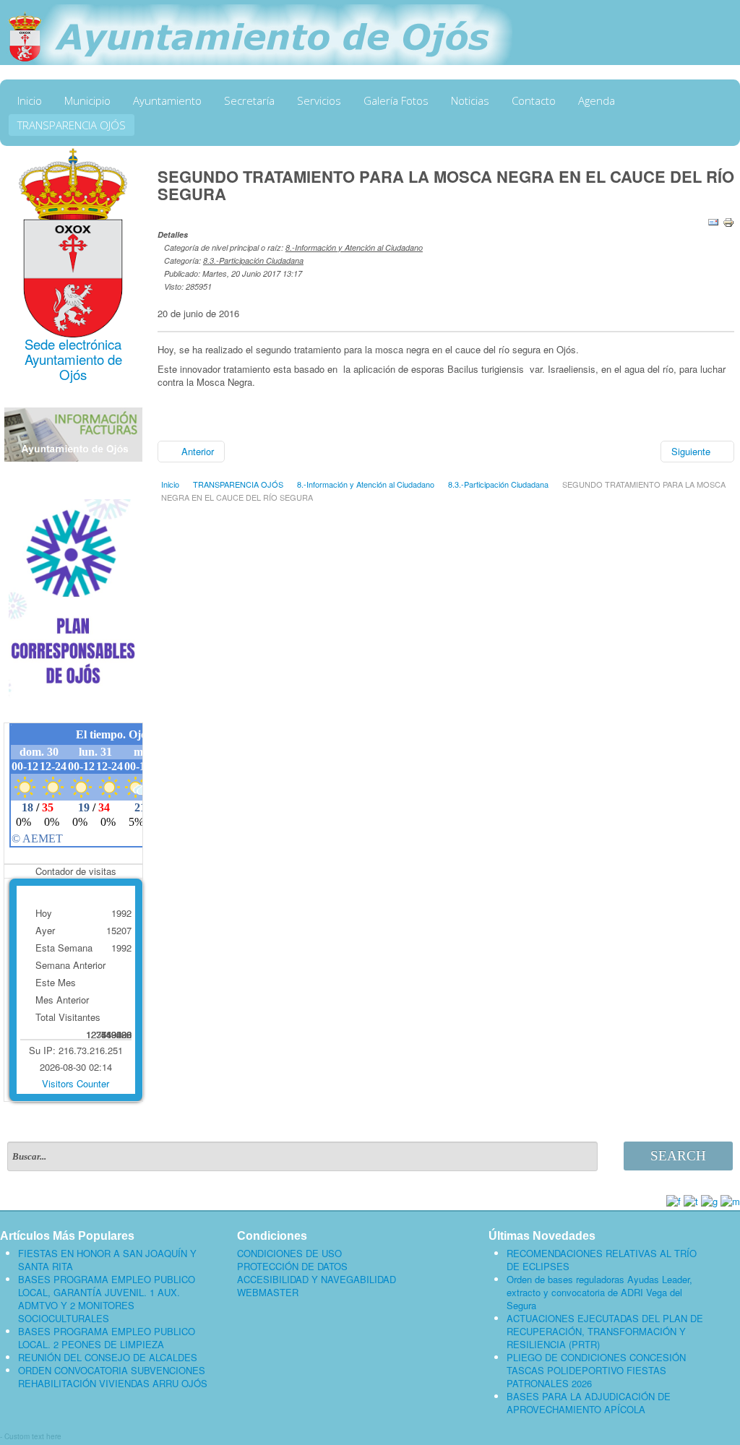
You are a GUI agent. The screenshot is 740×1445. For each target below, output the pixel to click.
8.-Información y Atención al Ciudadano (354, 247)
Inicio (29, 100)
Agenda (596, 100)
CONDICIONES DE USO (289, 1253)
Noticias (470, 100)
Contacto (534, 100)
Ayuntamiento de (73, 359)
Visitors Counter (75, 1083)
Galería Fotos (396, 100)
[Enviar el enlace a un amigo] (713, 221)
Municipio (87, 100)
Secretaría (249, 100)
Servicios (319, 100)
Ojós (73, 374)
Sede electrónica (73, 344)
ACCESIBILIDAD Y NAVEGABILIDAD (316, 1279)
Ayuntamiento (167, 100)
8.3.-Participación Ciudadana (253, 260)
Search (678, 1155)
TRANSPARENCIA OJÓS (71, 125)
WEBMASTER (267, 1292)
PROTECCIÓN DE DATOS (292, 1266)
